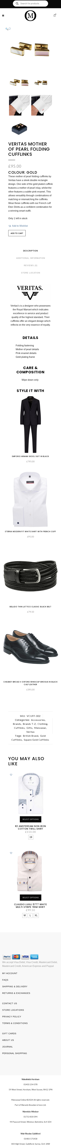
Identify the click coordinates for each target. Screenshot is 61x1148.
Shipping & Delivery (14, 986)
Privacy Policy (11, 1016)
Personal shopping (14, 1053)
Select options (31, 819)
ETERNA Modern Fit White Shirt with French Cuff (30, 531)
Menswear (40, 727)
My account (9, 973)
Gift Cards (9, 1033)
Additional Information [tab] (30, 258)
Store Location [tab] (30, 273)
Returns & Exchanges (16, 993)
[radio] (30, 837)
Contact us (9, 1003)
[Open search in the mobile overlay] (30, 3)
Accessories (38, 719)
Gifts (29, 727)
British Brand (30, 735)
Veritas (30, 731)
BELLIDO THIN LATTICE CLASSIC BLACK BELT (30, 606)
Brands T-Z (29, 723)
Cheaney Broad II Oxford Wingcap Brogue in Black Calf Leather (30, 683)
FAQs (5, 980)
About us (8, 1040)
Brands (17, 723)
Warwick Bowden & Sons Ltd (33, 1105)
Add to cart (17, 233)
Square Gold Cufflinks (36, 739)
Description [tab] (30, 251)
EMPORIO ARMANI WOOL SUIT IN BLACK (30, 456)
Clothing (43, 723)
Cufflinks (19, 727)
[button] (27, 29)
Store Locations (13, 1010)
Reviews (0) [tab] (30, 265)
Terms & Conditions (15, 1023)
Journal (7, 1047)
